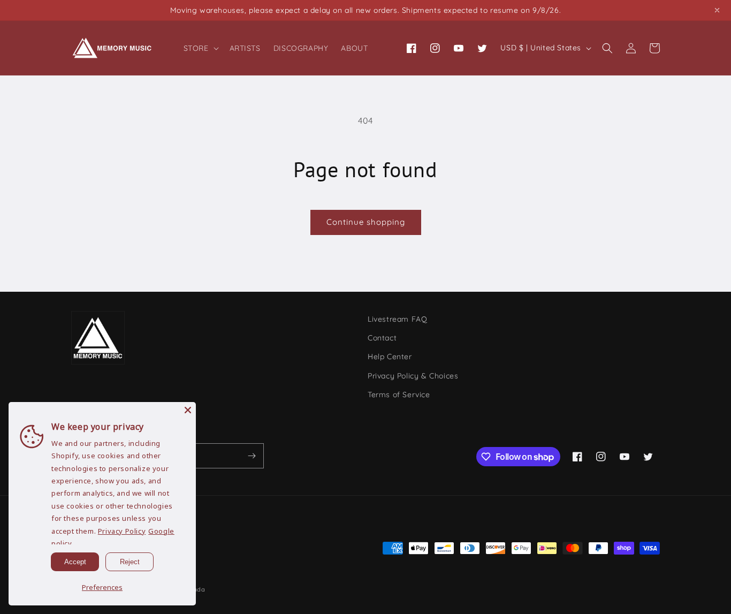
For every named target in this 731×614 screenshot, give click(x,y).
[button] (200, 48)
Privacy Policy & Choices (413, 376)
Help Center (390, 356)
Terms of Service (399, 394)
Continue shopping (365, 222)
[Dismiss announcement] (717, 10)
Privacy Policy (122, 531)
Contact (382, 338)
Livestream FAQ (397, 319)
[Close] (187, 410)
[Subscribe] (251, 455)
